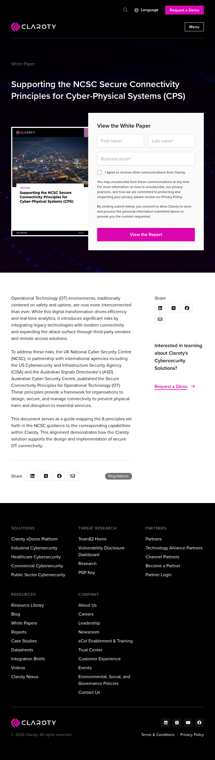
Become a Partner (163, 566)
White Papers (24, 623)
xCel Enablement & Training (105, 641)
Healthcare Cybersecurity (36, 557)
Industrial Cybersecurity (34, 548)
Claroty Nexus (24, 676)
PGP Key (86, 572)
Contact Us (89, 692)
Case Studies (24, 641)
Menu (194, 27)
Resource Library (27, 605)
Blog (15, 614)
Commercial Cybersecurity (37, 566)
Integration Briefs (28, 659)
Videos (18, 667)
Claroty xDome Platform (34, 539)
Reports (18, 632)
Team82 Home (92, 539)
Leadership (89, 623)
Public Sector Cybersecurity (38, 574)
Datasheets (22, 650)
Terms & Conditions (158, 735)
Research (87, 563)
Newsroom (88, 632)
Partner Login (159, 574)
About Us (87, 605)
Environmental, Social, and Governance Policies (104, 680)
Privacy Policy (192, 735)
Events (85, 667)
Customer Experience (99, 659)
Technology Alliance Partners (174, 548)
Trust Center (90, 650)
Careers (86, 614)
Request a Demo (184, 10)
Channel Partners (162, 557)
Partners (154, 539)
